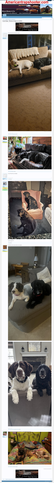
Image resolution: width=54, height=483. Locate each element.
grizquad (4, 141)
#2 (51, 170)
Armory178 (4, 178)
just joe (13, 171)
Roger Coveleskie (10, 171)
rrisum (3, 436)
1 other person (17, 429)
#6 (51, 465)
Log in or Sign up (49, 0)
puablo (3, 186)
